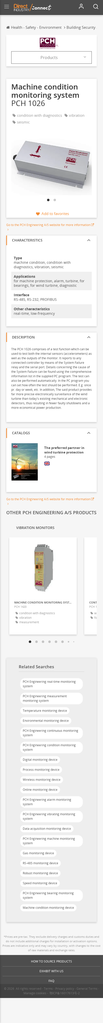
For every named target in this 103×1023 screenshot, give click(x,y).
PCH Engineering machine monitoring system (49, 840)
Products (49, 57)
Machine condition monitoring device (48, 908)
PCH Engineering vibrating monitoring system (49, 816)
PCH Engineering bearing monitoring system (48, 895)
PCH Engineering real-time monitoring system (49, 684)
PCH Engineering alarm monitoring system (47, 802)
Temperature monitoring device (45, 710)
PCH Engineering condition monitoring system (49, 747)
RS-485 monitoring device (40, 863)
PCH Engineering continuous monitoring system (50, 732)
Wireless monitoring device (41, 780)
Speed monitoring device (40, 883)
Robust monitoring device (40, 873)
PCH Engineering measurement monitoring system (45, 698)
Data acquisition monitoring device (47, 828)
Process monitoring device (41, 770)
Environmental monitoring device (46, 720)
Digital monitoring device (40, 760)
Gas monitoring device (38, 853)
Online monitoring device (40, 790)
